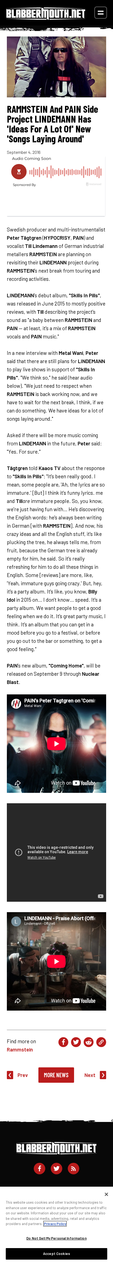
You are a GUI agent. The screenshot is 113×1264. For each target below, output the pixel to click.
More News (56, 1074)
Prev (23, 1075)
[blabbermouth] (46, 18)
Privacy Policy (55, 1223)
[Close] (106, 1194)
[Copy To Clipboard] (101, 1042)
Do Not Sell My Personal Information (56, 1238)
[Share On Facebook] (63, 1042)
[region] (56, 1225)
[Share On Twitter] (76, 1042)
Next (89, 1075)
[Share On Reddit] (89, 1042)
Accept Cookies (56, 1253)
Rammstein (20, 1049)
